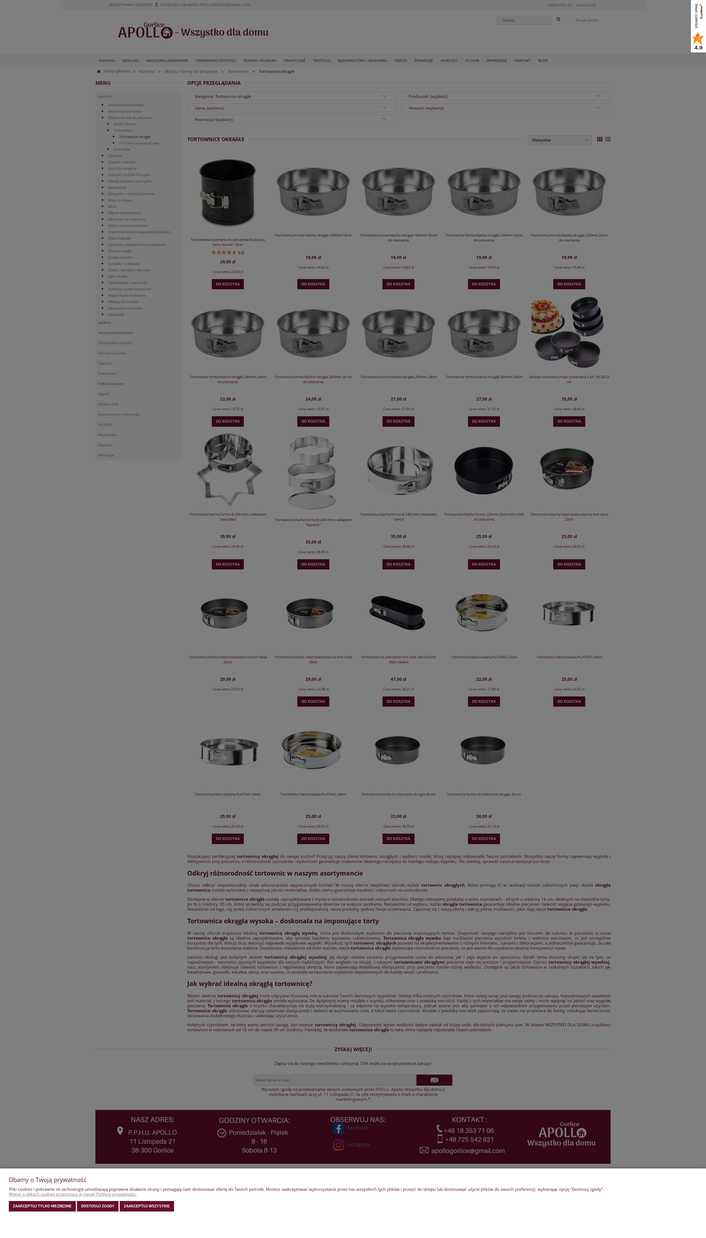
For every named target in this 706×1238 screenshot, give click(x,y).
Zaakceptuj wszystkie (147, 1206)
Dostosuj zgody (97, 1206)
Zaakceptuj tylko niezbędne (42, 1206)
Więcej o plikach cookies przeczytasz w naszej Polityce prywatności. (73, 1194)
